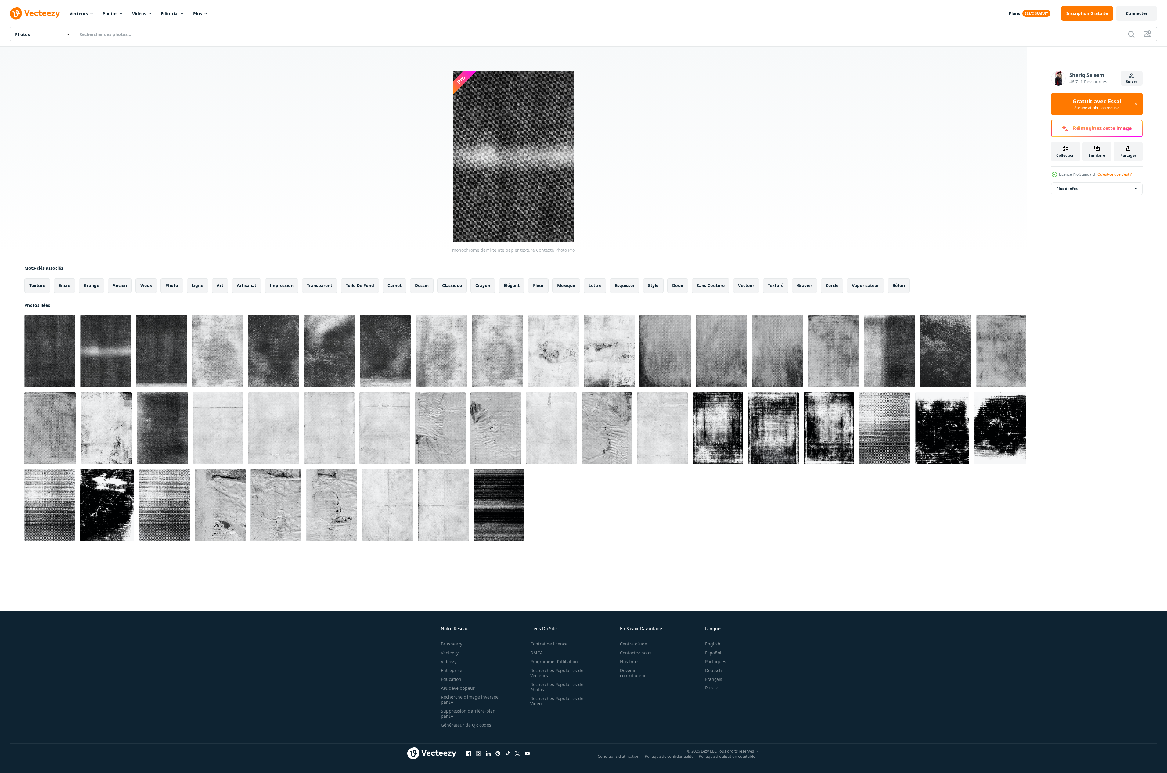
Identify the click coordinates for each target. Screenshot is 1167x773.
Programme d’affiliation (554, 661)
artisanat (246, 285)
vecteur (746, 285)
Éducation (451, 679)
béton (898, 285)
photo (171, 285)
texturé (775, 285)
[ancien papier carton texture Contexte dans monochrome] (942, 428)
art (220, 285)
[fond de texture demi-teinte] (889, 351)
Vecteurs (79, 13)
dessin (422, 285)
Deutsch (713, 670)
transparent (319, 285)
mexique (566, 285)
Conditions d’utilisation (618, 756)
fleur (538, 285)
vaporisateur (865, 285)
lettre (595, 285)
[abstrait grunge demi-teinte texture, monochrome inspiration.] (217, 351)
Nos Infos (629, 661)
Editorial (169, 13)
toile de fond (360, 285)
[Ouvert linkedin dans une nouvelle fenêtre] (488, 753)
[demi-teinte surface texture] (945, 351)
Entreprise (451, 670)
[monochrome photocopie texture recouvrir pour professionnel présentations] (718, 428)
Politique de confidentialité (669, 756)
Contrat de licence (548, 644)
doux (677, 285)
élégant (512, 285)
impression (282, 285)
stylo (653, 285)
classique (452, 285)
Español (713, 653)
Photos (110, 13)
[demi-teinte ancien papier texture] (220, 505)
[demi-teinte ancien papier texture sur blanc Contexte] (218, 428)
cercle (832, 285)
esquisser (625, 285)
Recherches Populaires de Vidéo (556, 701)
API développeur (458, 688)
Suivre (1131, 81)
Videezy (448, 661)
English (712, 644)
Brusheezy (451, 644)
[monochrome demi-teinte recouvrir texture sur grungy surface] (273, 351)
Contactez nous (635, 653)
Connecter (1136, 13)
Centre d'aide (633, 644)
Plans (1014, 13)
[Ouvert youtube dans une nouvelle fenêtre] (527, 753)
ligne (197, 285)
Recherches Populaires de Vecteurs (556, 672)
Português (715, 661)
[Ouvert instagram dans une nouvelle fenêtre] (478, 753)
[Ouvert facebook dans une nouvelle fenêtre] (468, 753)
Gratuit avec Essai (1096, 104)
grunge (91, 285)
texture (37, 285)
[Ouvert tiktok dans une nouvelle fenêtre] (507, 753)
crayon (482, 285)
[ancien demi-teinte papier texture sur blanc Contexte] (273, 428)
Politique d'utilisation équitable (727, 756)
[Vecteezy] (35, 13)
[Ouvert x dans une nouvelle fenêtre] (517, 753)
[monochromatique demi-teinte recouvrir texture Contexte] (553, 351)
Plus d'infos (1067, 188)
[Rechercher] (1131, 34)
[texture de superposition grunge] (106, 428)
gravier (804, 285)
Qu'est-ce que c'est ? (1114, 174)
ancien (120, 285)
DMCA (536, 653)
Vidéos (139, 13)
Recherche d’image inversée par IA (470, 699)
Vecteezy (450, 653)
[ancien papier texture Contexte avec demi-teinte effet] (384, 428)
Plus (197, 13)
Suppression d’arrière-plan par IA (468, 713)
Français (713, 679)
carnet (394, 285)
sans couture (711, 285)
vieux (146, 285)
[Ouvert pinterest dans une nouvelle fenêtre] (497, 753)
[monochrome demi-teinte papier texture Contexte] (49, 351)
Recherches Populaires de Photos (556, 686)
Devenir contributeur (633, 672)
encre (64, 285)
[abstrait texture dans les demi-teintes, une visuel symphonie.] (833, 351)
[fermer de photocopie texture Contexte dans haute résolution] (499, 505)
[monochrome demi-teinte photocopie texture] (884, 428)
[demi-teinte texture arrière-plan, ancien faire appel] (665, 351)
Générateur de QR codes (466, 725)
